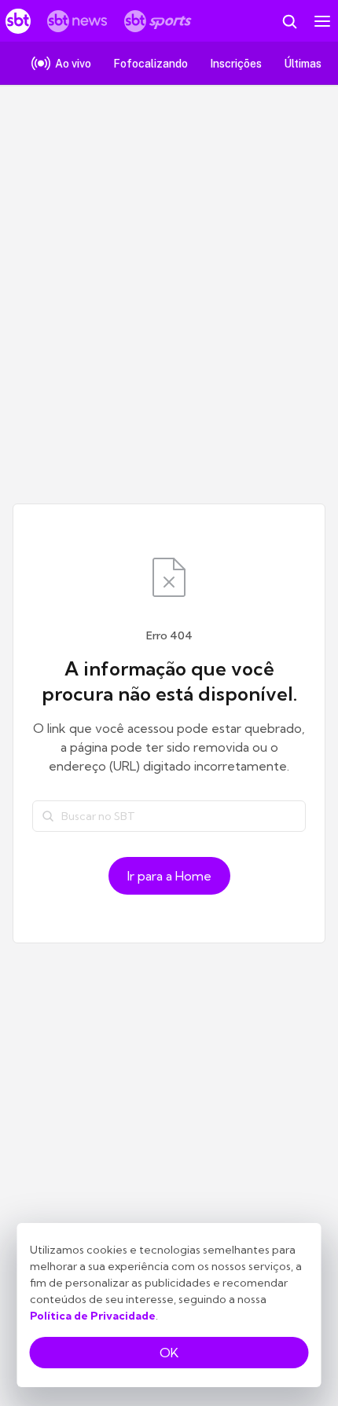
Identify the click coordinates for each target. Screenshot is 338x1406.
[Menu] (322, 21)
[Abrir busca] (289, 21)
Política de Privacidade (93, 1316)
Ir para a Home (169, 876)
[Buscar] (48, 816)
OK (169, 1352)
